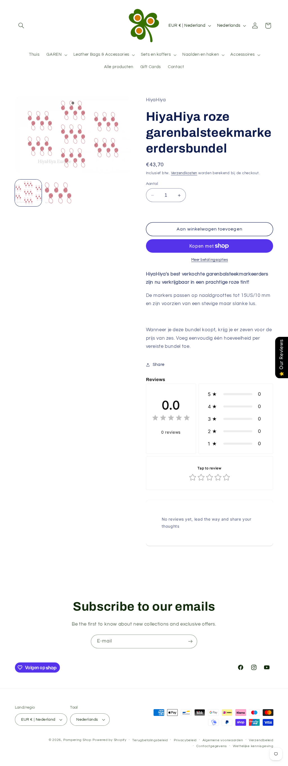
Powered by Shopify (110, 740)
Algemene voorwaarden (222, 740)
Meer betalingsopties (209, 260)
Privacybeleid (185, 740)
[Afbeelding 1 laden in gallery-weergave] (28, 193)
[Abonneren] (190, 641)
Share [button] (159, 364)
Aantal (152, 184)
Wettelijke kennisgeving (253, 746)
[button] (21, 25)
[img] (171, 419)
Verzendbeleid (261, 740)
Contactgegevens (211, 746)
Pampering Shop (77, 740)
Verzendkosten (184, 173)
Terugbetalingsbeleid (150, 740)
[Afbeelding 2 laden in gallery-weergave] (58, 193)
